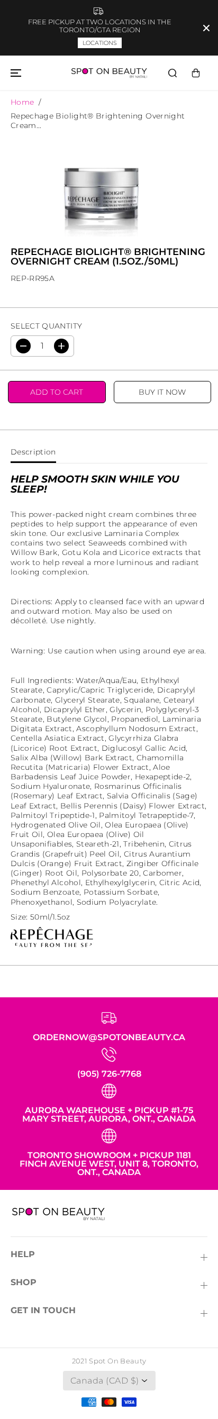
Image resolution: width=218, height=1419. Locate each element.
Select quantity (46, 326)
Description (33, 452)
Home (22, 102)
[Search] (172, 73)
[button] (14, 73)
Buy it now (162, 392)
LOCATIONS (100, 43)
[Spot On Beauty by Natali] (109, 72)
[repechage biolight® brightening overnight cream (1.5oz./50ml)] (98, 185)
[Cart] (195, 73)
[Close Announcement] (206, 28)
